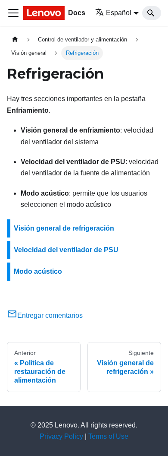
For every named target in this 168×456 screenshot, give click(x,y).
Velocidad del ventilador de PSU (66, 249)
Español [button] (118, 12)
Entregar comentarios (50, 315)
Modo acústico (38, 271)
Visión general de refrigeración (64, 228)
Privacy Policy (61, 436)
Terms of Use (108, 436)
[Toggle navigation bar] (13, 12)
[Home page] (15, 39)
